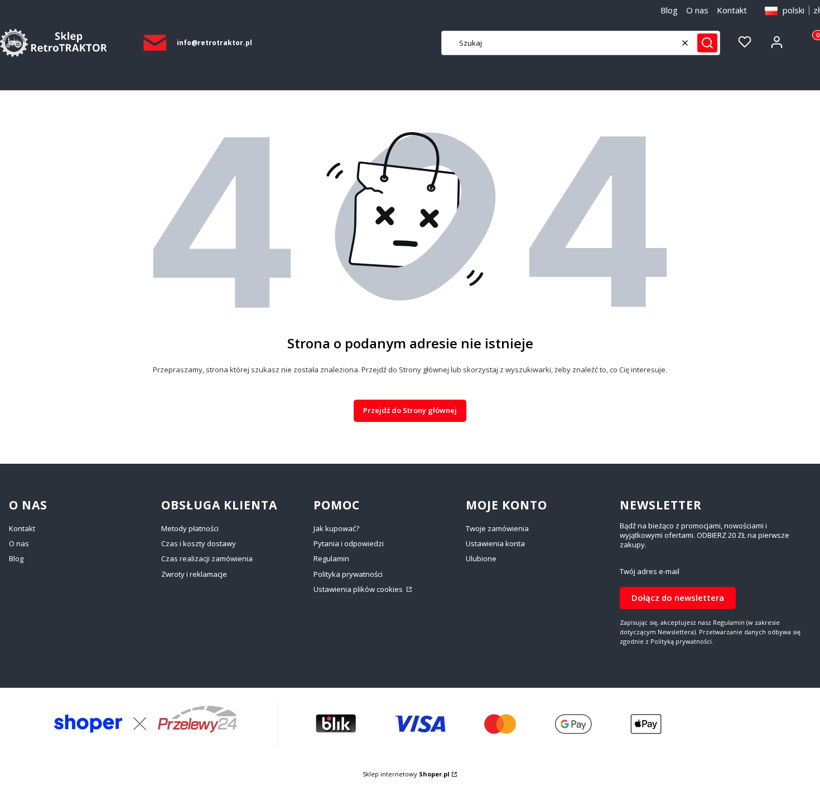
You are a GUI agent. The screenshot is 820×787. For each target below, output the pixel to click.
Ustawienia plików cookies (358, 589)
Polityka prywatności (348, 574)
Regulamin (331, 558)
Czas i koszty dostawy (198, 543)
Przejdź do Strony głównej (410, 410)
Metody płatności (190, 528)
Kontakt (732, 10)
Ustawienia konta (495, 543)
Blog (669, 10)
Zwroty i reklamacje (194, 574)
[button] (707, 42)
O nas (697, 10)
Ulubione (481, 558)
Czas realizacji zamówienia (207, 558)
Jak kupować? (336, 528)
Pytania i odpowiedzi (348, 543)
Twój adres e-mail (649, 571)
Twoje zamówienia (497, 528)
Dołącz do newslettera (677, 597)
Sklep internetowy (406, 774)
